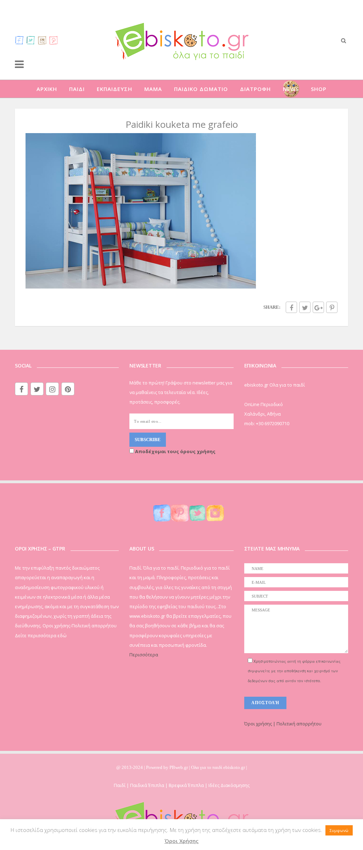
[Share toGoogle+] (318, 307)
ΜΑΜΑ (153, 88)
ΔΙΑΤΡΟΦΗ (255, 88)
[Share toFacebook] (291, 307)
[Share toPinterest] (331, 307)
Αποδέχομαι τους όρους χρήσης (175, 451)
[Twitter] (30, 40)
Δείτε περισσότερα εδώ (41, 635)
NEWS (291, 88)
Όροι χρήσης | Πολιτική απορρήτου (283, 723)
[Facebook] (19, 40)
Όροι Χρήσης (181, 840)
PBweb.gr (179, 767)
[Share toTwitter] (305, 307)
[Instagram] (42, 40)
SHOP (318, 88)
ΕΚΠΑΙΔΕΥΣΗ (114, 88)
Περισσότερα (143, 654)
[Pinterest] (53, 40)
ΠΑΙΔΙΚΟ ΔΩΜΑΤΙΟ (201, 88)
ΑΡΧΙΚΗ (47, 88)
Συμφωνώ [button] (339, 830)
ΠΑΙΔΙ (77, 88)
